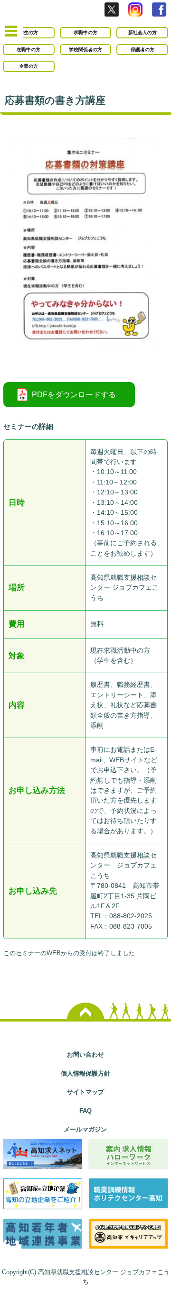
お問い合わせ (85, 1054)
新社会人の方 (142, 32)
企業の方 (28, 66)
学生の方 (28, 32)
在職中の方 (28, 49)
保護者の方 (142, 49)
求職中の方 (85, 32)
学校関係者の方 (85, 49)
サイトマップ (85, 1091)
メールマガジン (85, 1129)
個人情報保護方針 (85, 1073)
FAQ (85, 1110)
